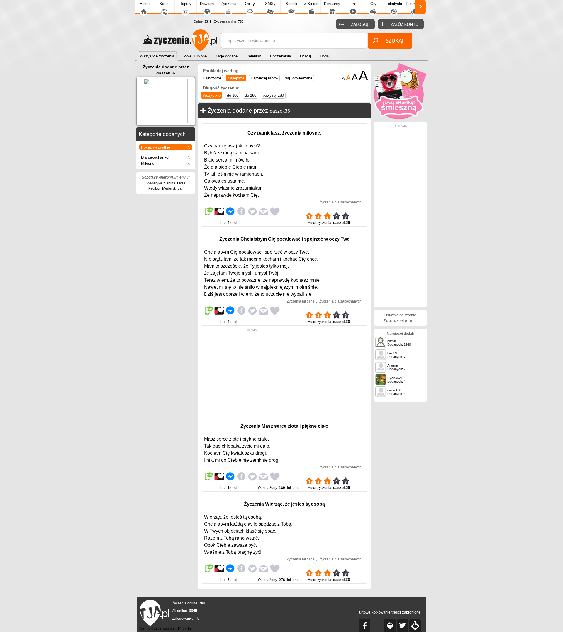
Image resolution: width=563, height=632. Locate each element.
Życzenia (228, 3)
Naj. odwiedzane (298, 78)
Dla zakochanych (166, 157)
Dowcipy (207, 3)
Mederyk (169, 188)
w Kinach (311, 3)
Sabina (169, 183)
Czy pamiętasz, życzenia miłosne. (284, 132)
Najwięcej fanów (264, 78)
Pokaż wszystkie (166, 147)
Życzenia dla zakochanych (340, 202)
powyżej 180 (273, 95)
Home (145, 3)
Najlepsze (236, 78)
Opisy (250, 3)
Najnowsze (212, 78)
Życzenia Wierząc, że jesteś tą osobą (284, 504)
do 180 (250, 95)
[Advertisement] (250, 373)
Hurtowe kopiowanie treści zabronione (388, 612)
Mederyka (154, 183)
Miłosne (166, 163)
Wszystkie (212, 95)
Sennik (291, 3)
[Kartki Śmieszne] (400, 118)
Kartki (164, 3)
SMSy (270, 3)
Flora (181, 183)
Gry (373, 3)
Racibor (154, 188)
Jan (181, 188)
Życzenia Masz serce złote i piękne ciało (284, 426)
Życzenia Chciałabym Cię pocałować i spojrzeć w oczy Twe (284, 239)
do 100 (232, 95)
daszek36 (280, 110)
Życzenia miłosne (301, 301)
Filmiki (353, 3)
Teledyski (394, 3)
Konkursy (332, 3)
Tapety (185, 3)
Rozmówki (414, 3)
